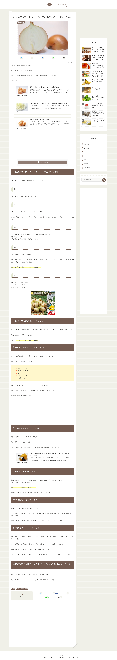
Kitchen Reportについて (58, 655)
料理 (18, 588)
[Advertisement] (42, 145)
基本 (14, 588)
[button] (64, 58)
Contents (42, 162)
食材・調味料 (25, 588)
